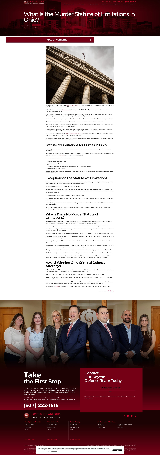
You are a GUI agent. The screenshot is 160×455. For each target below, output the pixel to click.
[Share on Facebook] (33, 28)
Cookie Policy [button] (99, 449)
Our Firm (104, 4)
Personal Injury (93, 4)
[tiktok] (135, 416)
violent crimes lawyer (72, 105)
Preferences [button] (54, 451)
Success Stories (115, 4)
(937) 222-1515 (130, 2)
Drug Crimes (101, 424)
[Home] (34, 4)
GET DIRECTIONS (30, 439)
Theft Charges (101, 427)
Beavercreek (132, 450)
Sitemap (120, 445)
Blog (124, 4)
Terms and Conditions (106, 445)
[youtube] (128, 416)
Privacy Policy (90, 445)
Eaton (31, 452)
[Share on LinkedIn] (38, 28)
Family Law (81, 4)
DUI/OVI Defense (102, 426)
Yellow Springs (124, 452)
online (57, 286)
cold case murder (66, 110)
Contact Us (132, 4)
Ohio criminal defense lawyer (74, 133)
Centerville (26, 452)
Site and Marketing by (128, 445)
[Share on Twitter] (36, 28)
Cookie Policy (97, 445)
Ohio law (61, 155)
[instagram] (132, 416)
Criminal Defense (69, 4)
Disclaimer (114, 445)
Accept (117, 450)
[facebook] (124, 416)
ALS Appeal (120, 427)
